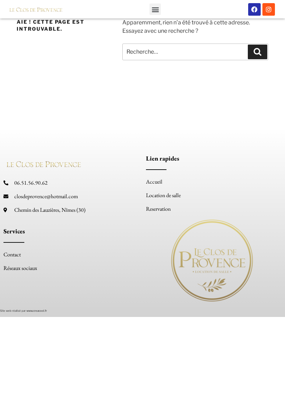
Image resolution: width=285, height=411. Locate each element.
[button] (155, 9)
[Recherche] (257, 52)
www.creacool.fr (36, 310)
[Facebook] (254, 9)
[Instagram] (268, 9)
